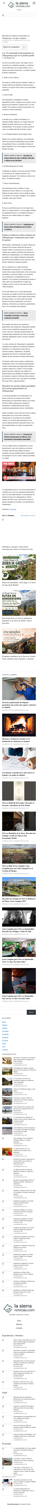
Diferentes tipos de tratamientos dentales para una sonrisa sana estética (24, 1398)
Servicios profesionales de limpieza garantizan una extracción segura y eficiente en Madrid (19, 704)
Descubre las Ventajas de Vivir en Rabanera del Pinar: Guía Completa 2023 (18, 900)
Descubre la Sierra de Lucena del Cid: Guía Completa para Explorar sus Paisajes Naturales (24, 1373)
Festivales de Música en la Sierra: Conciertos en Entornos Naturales (23, 1211)
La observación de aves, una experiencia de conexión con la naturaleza (22, 1150)
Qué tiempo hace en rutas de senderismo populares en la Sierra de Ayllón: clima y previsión (17, 620)
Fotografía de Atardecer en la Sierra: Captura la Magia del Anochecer (23, 1228)
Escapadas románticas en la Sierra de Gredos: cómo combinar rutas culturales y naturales (19, 657)
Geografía (5, 1031)
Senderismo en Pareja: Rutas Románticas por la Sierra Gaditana (23, 1273)
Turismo (13, 509)
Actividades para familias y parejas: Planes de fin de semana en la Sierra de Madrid (24, 1070)
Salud (4, 1043)
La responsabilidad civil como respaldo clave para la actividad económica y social (24, 1450)
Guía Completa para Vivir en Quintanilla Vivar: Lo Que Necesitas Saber (17, 960)
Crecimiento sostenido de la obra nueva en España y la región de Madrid (18, 774)
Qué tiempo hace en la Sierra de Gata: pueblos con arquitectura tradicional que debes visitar (24, 1362)
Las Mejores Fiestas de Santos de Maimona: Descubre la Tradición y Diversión (23, 1171)
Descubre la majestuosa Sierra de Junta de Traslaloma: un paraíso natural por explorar (24, 1192)
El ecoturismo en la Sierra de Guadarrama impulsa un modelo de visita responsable (23, 1080)
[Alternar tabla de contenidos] (23, 47)
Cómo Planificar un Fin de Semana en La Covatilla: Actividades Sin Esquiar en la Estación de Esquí (24, 1129)
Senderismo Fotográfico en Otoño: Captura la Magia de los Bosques (23, 1219)
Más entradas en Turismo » (28, 515)
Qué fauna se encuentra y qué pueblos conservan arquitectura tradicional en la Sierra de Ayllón (24, 1352)
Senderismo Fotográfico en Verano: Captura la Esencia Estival (23, 1202)
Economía (5, 1034)
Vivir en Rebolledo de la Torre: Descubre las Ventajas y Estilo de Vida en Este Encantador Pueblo (19, 835)
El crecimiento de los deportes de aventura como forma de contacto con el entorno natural (24, 1119)
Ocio (3, 1046)
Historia (4, 1028)
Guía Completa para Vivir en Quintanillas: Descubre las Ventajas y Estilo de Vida (18, 930)
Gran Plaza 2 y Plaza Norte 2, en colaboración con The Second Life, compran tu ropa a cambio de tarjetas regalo (24, 1470)
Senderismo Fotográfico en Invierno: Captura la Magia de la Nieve (24, 1237)
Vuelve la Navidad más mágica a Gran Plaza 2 (24, 1090)
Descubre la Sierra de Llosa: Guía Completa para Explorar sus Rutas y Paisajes (23, 1383)
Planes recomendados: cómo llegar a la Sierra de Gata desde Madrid (19, 583)
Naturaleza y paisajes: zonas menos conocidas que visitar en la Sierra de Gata (17, 548)
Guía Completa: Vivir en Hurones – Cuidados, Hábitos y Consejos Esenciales (23, 1140)
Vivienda (5, 1040)
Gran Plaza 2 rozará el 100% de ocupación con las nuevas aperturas (23, 1099)
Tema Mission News (13, 1504)
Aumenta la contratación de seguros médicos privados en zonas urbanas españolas (23, 1408)
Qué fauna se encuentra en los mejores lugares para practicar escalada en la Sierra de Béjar (24, 1059)
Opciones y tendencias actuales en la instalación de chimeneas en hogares (16, 740)
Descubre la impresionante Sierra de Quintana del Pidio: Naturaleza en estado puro (23, 1182)
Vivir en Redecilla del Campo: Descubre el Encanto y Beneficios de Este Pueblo (18, 804)
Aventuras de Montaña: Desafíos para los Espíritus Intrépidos (24, 1282)
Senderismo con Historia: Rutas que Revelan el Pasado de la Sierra (23, 1291)
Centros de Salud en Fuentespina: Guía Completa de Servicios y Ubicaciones (24, 1435)
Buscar (31, 1012)
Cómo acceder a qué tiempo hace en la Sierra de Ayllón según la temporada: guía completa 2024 (24, 1341)
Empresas (5, 1037)
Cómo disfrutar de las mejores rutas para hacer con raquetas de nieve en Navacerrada (23, 1108)
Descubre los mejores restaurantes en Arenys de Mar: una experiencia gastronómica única (23, 1161)
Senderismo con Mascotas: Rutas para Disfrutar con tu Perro (24, 1246)
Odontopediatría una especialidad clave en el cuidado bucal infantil (24, 1417)
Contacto (5, 1049)
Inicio (4, 1022)
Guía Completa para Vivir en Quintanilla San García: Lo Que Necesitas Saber (17, 997)
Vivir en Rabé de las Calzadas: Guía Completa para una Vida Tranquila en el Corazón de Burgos (17, 868)
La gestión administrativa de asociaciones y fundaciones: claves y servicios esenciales (23, 1490)
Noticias (4, 1025)
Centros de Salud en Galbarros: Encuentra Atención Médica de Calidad (24, 1426)
